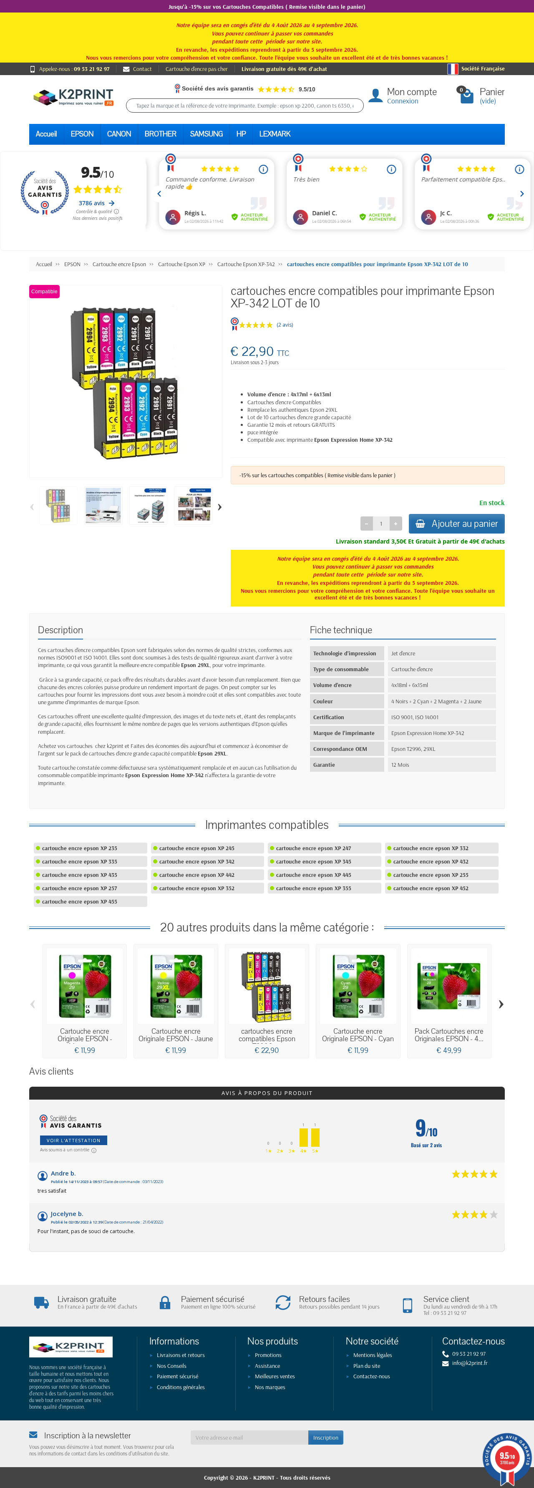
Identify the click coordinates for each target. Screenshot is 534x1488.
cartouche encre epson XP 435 (79, 875)
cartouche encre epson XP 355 (313, 888)
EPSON (82, 134)
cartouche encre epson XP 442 (196, 875)
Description (60, 630)
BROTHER (160, 134)
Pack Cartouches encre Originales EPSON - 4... (449, 1035)
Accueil (46, 134)
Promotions (268, 1355)
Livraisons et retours (181, 1355)
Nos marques (270, 1387)
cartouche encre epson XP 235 (79, 848)
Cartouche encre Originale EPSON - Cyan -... (358, 1039)
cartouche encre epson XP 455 (79, 901)
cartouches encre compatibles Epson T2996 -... (267, 1039)
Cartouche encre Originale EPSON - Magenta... (85, 1039)
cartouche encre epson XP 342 (196, 861)
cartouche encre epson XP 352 (196, 888)
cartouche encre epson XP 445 (313, 875)
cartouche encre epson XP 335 (79, 861)
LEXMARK (274, 134)
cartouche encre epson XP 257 (79, 888)
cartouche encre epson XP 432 (431, 861)
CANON (119, 134)
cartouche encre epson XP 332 (431, 848)
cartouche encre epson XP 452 (431, 888)
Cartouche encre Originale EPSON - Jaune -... (176, 1039)
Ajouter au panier (465, 523)
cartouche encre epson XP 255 (431, 875)
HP (241, 134)
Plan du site (366, 1366)
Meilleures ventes (275, 1376)
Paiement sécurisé (177, 1376)
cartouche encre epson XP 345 (313, 861)
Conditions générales (181, 1387)
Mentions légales (372, 1355)
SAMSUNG (206, 134)
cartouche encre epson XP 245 (196, 848)
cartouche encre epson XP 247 (313, 848)
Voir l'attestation (74, 1140)
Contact (142, 69)
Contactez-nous (371, 1376)
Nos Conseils (171, 1366)
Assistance (267, 1366)
